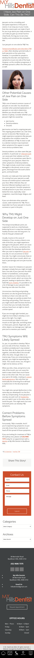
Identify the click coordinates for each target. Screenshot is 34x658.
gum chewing (14, 283)
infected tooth (26, 154)
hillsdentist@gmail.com (19, 587)
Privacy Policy (26, 649)
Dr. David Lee (8, 451)
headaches (25, 397)
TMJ (19, 451)
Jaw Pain (15, 451)
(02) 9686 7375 (17, 563)
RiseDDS (19, 649)
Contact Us (17, 474)
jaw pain (26, 251)
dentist (4, 441)
